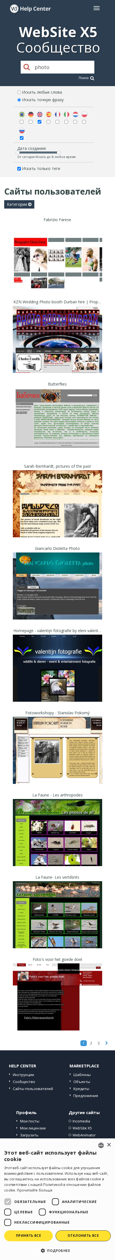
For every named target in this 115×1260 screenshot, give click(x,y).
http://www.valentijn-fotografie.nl (57, 675)
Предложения (85, 1095)
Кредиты (81, 1088)
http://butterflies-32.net (57, 428)
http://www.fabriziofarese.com (57, 264)
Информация (58, 285)
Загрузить (29, 1135)
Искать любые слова (42, 92)
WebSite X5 (82, 1128)
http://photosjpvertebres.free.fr (57, 922)
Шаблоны (82, 1074)
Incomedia (81, 1121)
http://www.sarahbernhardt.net (57, 511)
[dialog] (57, 1199)
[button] (57, 1250)
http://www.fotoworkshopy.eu (58, 757)
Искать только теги (41, 168)
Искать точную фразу (43, 99)
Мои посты (29, 1121)
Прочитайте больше (34, 1190)
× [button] (109, 1145)
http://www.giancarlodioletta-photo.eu (57, 593)
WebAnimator (84, 1135)
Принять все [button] (28, 1235)
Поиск (84, 77)
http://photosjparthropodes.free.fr (57, 839)
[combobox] (101, 1145)
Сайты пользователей (33, 1088)
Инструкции (23, 1074)
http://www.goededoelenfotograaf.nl (57, 1004)
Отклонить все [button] (83, 1235)
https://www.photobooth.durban (57, 346)
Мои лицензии (33, 1128)
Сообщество (24, 1081)
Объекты (81, 1081)
